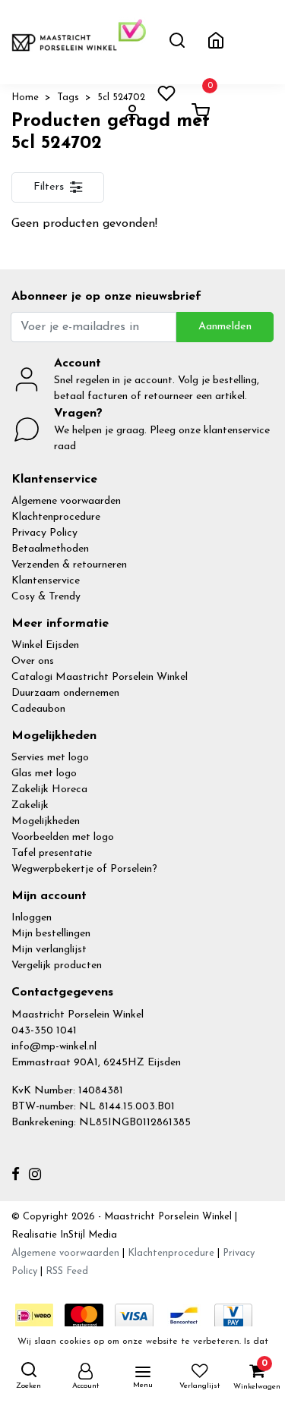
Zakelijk (30, 805)
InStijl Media (87, 1235)
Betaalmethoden (50, 549)
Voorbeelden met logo (62, 837)
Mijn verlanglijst (49, 949)
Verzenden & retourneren (69, 565)
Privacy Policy (44, 533)
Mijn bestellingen (50, 933)
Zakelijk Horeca (49, 789)
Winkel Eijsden (45, 645)
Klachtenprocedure (55, 517)
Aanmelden (225, 326)
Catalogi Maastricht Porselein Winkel (99, 677)
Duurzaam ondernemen (65, 693)
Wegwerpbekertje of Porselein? (84, 869)
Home (25, 97)
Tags (68, 97)
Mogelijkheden (45, 821)
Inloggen (31, 917)
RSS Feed (67, 1271)
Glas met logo (44, 773)
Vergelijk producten (56, 965)
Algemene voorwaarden (66, 501)
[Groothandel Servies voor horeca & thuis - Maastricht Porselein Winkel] (65, 42)
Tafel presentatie (51, 853)
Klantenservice (45, 581)
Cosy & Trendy (46, 596)
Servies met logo (50, 757)
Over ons (32, 661)
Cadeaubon (38, 709)
